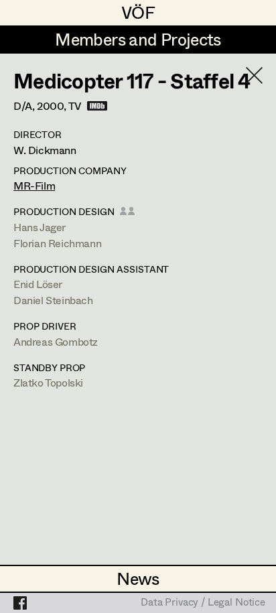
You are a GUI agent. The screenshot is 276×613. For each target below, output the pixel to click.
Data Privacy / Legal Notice (203, 603)
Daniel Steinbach (53, 299)
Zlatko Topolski (48, 382)
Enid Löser (37, 283)
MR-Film (34, 185)
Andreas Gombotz (55, 341)
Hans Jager (39, 226)
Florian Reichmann (57, 242)
